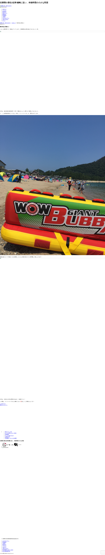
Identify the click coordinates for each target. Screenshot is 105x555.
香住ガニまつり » (4, 405)
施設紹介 (4, 14)
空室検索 (7, 434)
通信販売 (4, 11)
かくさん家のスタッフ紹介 (11, 433)
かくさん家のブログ (9, 435)
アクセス (4, 10)
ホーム (3, 20)
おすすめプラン (5, 18)
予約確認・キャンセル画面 (11, 438)
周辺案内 (4, 15)
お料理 (3, 16)
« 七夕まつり (3, 403)
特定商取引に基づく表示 (7, 549)
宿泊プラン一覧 (8, 431)
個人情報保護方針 (6, 551)
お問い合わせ (5, 19)
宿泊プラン (4, 13)
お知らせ (4, 9)
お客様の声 (7, 436)
